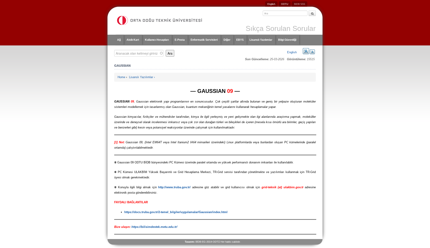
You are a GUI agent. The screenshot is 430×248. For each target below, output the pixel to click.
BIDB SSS (299, 4)
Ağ (119, 39)
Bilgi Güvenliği (287, 39)
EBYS (240, 39)
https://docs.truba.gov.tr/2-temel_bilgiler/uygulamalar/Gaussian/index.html (176, 212)
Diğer (227, 39)
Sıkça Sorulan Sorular (281, 28)
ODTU (284, 4)
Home (121, 77)
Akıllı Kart (133, 39)
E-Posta (180, 39)
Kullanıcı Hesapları (157, 39)
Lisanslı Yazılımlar (260, 39)
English (271, 4)
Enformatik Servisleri (204, 39)
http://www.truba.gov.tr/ (174, 187)
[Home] (163, 20)
